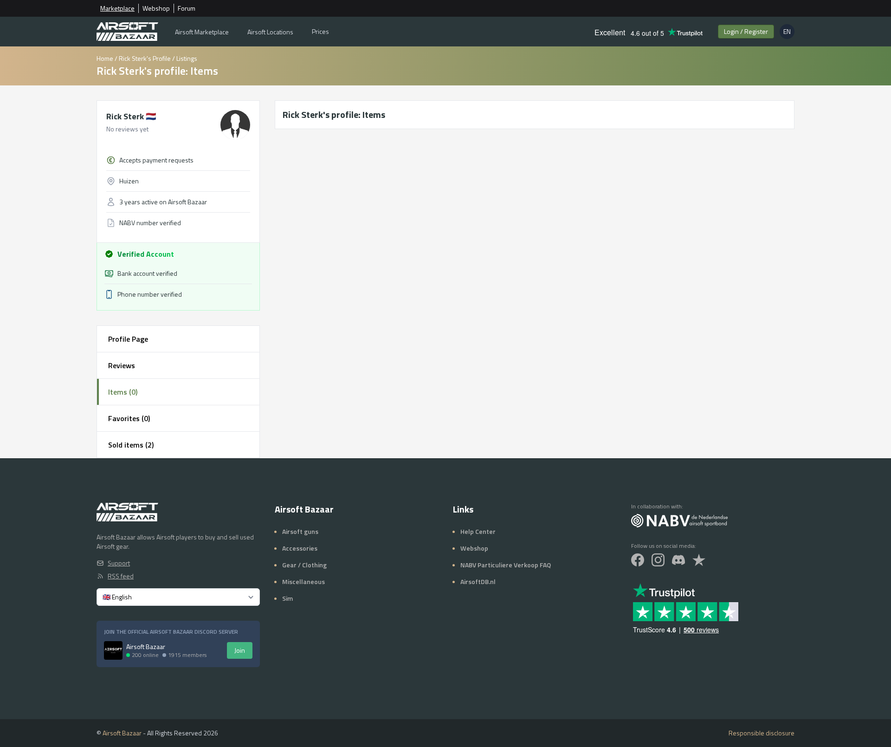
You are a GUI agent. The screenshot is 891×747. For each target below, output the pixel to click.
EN (788, 32)
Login (746, 31)
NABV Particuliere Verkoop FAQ (505, 565)
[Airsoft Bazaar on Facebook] (637, 559)
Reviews (121, 365)
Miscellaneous (303, 581)
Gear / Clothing (304, 565)
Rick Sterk (131, 116)
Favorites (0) (129, 418)
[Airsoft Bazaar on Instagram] (658, 559)
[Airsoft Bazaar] (127, 31)
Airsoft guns (300, 531)
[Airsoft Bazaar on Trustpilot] (698, 559)
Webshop (156, 8)
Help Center (478, 531)
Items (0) (122, 391)
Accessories (299, 548)
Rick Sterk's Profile (145, 58)
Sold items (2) (131, 444)
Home (105, 58)
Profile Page (128, 338)
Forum (186, 8)
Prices (320, 31)
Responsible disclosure (761, 733)
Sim (287, 598)
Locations (270, 32)
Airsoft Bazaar (122, 733)
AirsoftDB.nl (478, 581)
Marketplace (117, 8)
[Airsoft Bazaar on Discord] (678, 559)
